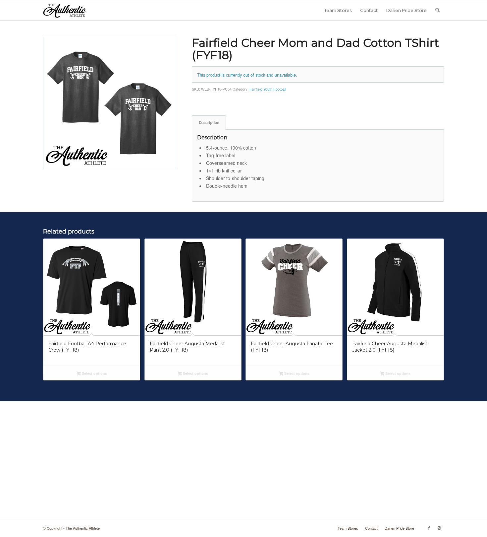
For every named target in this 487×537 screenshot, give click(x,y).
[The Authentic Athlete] (64, 10)
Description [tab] (209, 122)
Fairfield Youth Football (267, 89)
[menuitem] (338, 10)
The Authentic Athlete (83, 528)
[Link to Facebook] (429, 528)
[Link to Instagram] (439, 528)
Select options (94, 373)
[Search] (437, 10)
